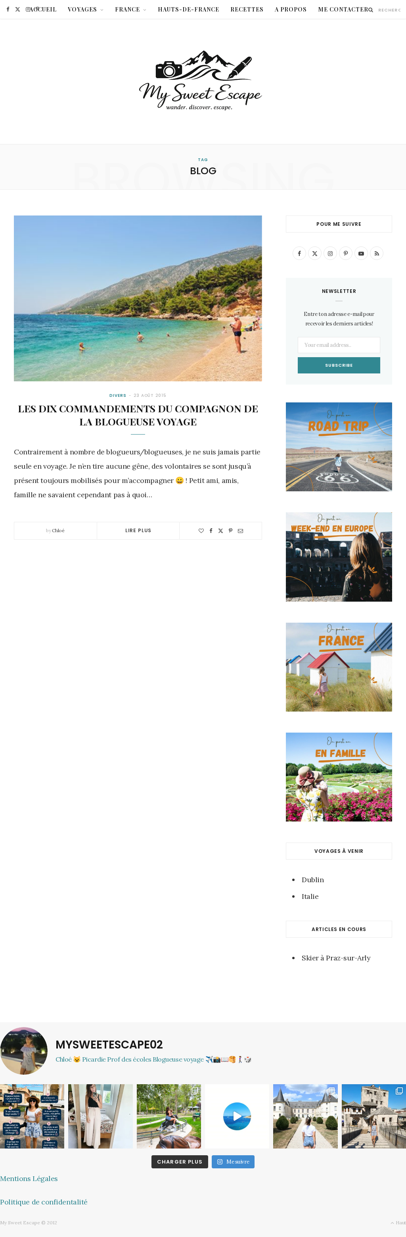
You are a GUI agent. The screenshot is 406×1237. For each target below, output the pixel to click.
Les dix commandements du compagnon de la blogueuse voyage (138, 415)
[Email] (240, 530)
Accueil (43, 9)
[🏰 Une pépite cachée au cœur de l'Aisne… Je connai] (305, 1116)
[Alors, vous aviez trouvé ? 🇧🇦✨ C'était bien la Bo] (374, 1116)
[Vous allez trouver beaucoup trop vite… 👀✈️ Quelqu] (237, 1116)
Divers (117, 395)
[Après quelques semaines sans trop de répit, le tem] (100, 1116)
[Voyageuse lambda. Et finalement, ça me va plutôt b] (32, 1116)
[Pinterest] (230, 530)
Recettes (247, 9)
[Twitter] (220, 530)
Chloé (58, 530)
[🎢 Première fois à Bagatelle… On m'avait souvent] (169, 1116)
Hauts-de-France (188, 9)
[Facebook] (211, 530)
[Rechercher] (370, 9)
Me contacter (343, 9)
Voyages (82, 9)
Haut (400, 1222)
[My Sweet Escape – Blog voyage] (203, 81)
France (127, 9)
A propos (291, 9)
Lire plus (138, 530)
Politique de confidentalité (44, 1201)
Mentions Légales (29, 1178)
